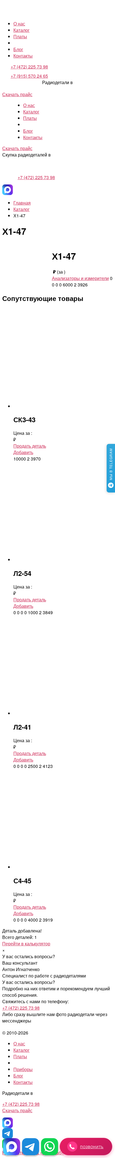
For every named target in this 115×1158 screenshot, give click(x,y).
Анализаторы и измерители (80, 278)
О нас (19, 23)
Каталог (21, 30)
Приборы (23, 1069)
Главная (22, 203)
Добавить (23, 452)
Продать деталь (29, 446)
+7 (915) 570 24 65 (29, 76)
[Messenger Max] (7, 189)
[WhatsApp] (49, 1146)
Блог (18, 49)
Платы (20, 36)
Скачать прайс (17, 94)
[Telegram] (7, 1133)
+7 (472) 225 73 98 (29, 66)
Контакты (23, 56)
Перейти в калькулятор (26, 943)
